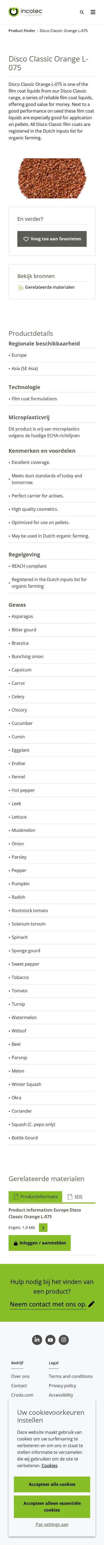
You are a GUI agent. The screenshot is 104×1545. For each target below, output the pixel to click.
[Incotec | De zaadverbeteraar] (26, 12)
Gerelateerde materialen (49, 287)
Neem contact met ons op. (48, 1304)
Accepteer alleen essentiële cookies (52, 1506)
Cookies (50, 1466)
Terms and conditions (71, 1376)
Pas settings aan (52, 1524)
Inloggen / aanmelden (42, 1243)
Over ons (20, 1376)
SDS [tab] (77, 1197)
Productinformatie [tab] (38, 1197)
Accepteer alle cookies (52, 1484)
